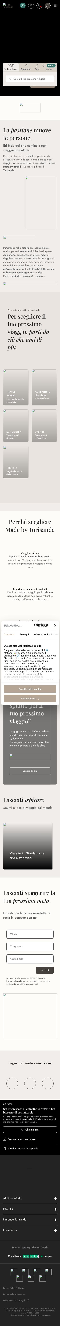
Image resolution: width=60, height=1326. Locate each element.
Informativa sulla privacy (18, 981)
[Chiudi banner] (55, 625)
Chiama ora (32, 1129)
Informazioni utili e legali (14, 1300)
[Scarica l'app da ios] (31, 1253)
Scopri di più (30, 771)
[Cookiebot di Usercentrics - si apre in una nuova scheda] (35, 625)
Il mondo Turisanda (14, 1219)
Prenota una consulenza (22, 1139)
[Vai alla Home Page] (11, 5)
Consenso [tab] (9, 634)
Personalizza (28, 698)
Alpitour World (12, 1198)
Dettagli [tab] (24, 634)
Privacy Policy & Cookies (14, 1288)
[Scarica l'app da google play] (28, 1253)
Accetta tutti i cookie (30, 689)
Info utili (8, 1209)
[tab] (11, 67)
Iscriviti (45, 970)
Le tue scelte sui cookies (14, 1294)
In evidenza (10, 1230)
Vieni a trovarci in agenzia (23, 1148)
